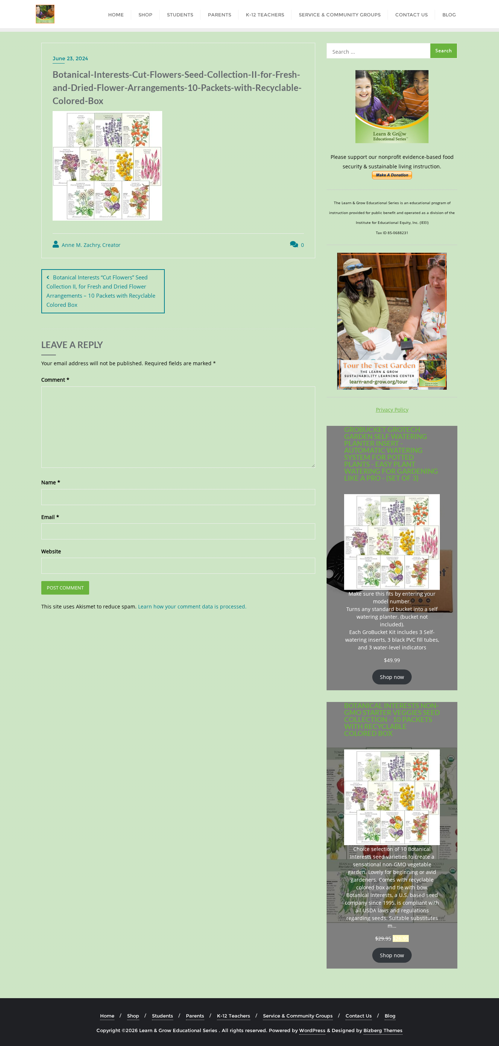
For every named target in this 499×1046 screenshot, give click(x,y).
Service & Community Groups (298, 1016)
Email (50, 517)
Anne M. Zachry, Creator (90, 244)
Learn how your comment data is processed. (192, 606)
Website (51, 551)
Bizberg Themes (383, 1030)
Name (50, 482)
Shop (133, 1016)
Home (107, 1016)
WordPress (312, 1030)
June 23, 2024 (70, 58)
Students (162, 1016)
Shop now (392, 676)
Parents (195, 1016)
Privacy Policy (392, 409)
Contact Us (359, 1016)
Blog (390, 1016)
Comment (55, 379)
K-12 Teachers (233, 1016)
